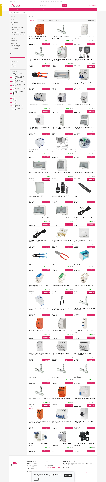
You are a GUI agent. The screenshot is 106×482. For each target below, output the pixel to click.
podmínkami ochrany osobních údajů (80, 472)
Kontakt (28, 473)
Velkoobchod (29, 471)
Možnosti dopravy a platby (58, 1)
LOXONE (12, 19)
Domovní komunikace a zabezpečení (18, 34)
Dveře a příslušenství (15, 29)
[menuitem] (11, 9)
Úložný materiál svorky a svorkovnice (18, 32)
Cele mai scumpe (50, 20)
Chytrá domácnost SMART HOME (17, 27)
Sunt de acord (68, 475)
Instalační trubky (14, 43)
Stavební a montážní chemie (16, 47)
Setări (36, 479)
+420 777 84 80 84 (50, 465)
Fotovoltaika (13, 26)
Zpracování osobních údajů (32, 468)
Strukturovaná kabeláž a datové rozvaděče (17, 36)
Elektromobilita (14, 40)
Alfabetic (57, 20)
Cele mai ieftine (41, 20)
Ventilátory (13, 38)
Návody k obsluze (30, 470)
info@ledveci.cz (50, 464)
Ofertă (14, 63)
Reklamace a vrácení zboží (45, 1)
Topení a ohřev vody (15, 31)
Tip (13, 66)
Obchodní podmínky (31, 466)
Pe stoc (14, 61)
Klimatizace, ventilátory (15, 45)
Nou (13, 64)
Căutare (64, 5)
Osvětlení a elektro (14, 22)
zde (60, 476)
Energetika (13, 42)
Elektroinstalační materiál (15, 21)
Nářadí (12, 24)
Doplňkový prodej (14, 48)
